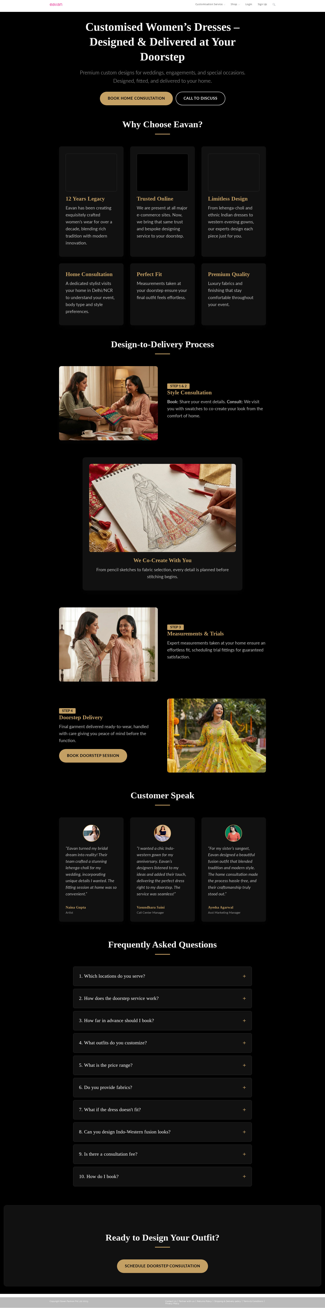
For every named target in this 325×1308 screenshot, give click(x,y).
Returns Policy (204, 1301)
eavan (56, 4)
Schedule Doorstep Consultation (162, 1266)
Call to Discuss (200, 98)
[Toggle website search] (274, 4)
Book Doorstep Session (93, 756)
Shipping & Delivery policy (227, 1301)
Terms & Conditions (253, 1301)
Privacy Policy (172, 1303)
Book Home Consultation (136, 98)
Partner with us (186, 1301)
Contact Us (170, 1301)
